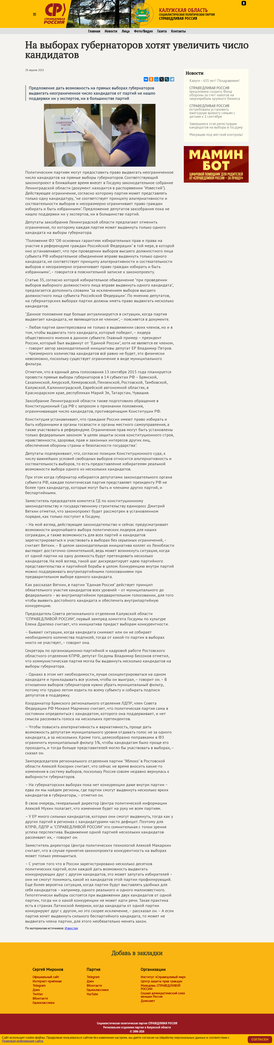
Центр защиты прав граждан (161, 981)
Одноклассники (43, 1002)
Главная (94, 31)
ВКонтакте (40, 998)
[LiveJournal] (167, 79)
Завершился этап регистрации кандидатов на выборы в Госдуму (214, 125)
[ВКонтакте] (146, 79)
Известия (71, 928)
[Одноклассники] (151, 79)
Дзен (36, 989)
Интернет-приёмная (47, 981)
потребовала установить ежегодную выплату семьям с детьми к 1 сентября (210, 111)
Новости (111, 31)
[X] (161, 79)
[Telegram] (172, 79)
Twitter (38, 994)
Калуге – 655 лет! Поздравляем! (213, 81)
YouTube (92, 994)
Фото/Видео (143, 31)
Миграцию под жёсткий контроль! (214, 135)
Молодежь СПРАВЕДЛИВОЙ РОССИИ (160, 987)
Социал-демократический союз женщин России (163, 994)
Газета (162, 31)
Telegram (39, 985)
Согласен (259, 1039)
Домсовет (148, 1000)
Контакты (178, 31)
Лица (126, 31)
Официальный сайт (46, 977)
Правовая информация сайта (22, 1041)
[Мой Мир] (156, 79)
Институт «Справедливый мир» (163, 977)
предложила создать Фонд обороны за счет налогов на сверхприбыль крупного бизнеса (213, 93)
